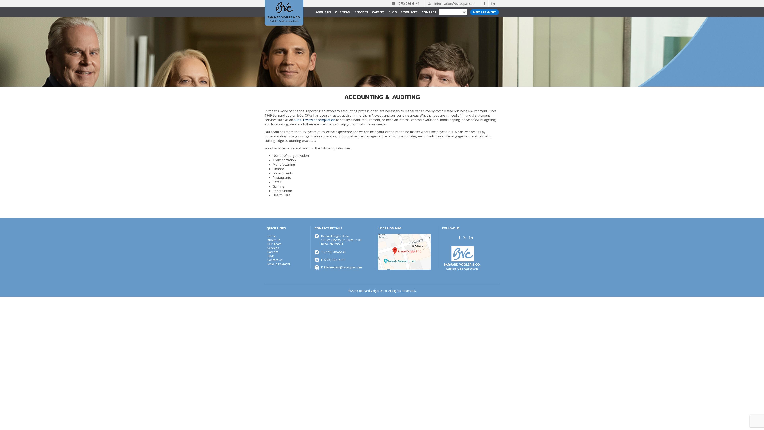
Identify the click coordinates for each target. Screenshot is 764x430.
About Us (323, 12)
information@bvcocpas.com (454, 3)
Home (271, 236)
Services (361, 12)
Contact (429, 12)
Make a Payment (484, 12)
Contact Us (275, 260)
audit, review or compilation (314, 120)
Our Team (343, 12)
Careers (378, 12)
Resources (409, 12)
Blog (393, 12)
